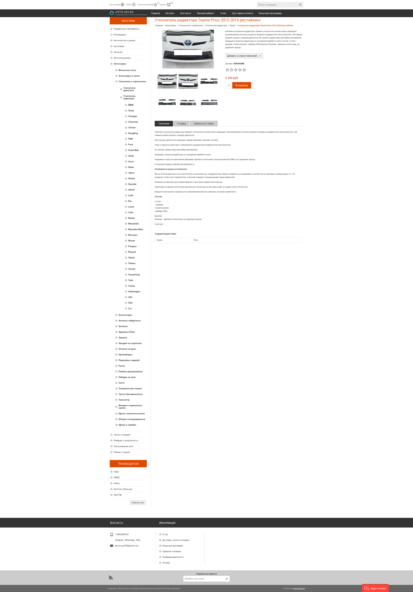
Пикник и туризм (122, 452)
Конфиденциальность (173, 557)
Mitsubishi (133, 223)
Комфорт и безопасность (126, 440)
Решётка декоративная (130, 371)
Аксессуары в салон (129, 76)
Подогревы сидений (129, 360)
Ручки (122, 366)
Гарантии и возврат (171, 551)
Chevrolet (133, 122)
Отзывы (166, 562)
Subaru (132, 263)
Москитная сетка (127, 70)
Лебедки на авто (127, 377)
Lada (130, 195)
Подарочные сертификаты (126, 29)
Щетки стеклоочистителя (132, 413)
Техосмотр (124, 400)
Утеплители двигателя (129, 89)
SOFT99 (118, 495)
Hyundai (132, 184)
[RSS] (110, 577)
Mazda (131, 218)
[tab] (164, 123)
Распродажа (120, 34)
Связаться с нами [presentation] (203, 123)
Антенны (123, 326)
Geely (131, 156)
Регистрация (115, 4)
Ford (130, 144)
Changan (132, 116)
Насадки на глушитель (130, 343)
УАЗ (130, 297)
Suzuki (131, 269)
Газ (129, 308)
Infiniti (131, 190)
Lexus (131, 207)
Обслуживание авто (123, 446)
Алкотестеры (125, 315)
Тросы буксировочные (131, 394)
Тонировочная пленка (130, 388)
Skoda (131, 257)
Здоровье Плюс (127, 332)
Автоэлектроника (122, 58)
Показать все (138, 503)
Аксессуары (120, 64)
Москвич (132, 235)
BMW (130, 105)
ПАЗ (130, 303)
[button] (375, 588)
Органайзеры (125, 354)
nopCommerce (299, 588)
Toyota (131, 286)
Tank (130, 280)
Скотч (122, 383)
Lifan (130, 212)
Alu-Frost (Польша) (123, 489)
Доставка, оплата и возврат (176, 540)
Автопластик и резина (124, 40)
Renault (132, 252)
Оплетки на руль (127, 349)
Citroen (132, 127)
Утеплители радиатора (129, 97)
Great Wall (133, 150)
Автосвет (118, 52)
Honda (131, 178)
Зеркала (123, 337)
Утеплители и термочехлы (132, 81)
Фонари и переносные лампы (130, 406)
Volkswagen (134, 291)
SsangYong (134, 274)
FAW (130, 139)
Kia (129, 201)
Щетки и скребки (127, 425)
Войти (128, 4)
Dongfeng (133, 133)
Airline (117, 483)
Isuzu (131, 161)
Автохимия (119, 46)
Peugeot (132, 246)
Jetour (131, 173)
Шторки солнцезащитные (132, 419)
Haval (131, 167)
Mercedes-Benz (135, 229)
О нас (165, 534)
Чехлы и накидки (122, 434)
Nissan (131, 240)
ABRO (117, 477)
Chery (131, 110)
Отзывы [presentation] (181, 123)
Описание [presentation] (164, 123)
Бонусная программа (172, 545)
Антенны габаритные (130, 320)
